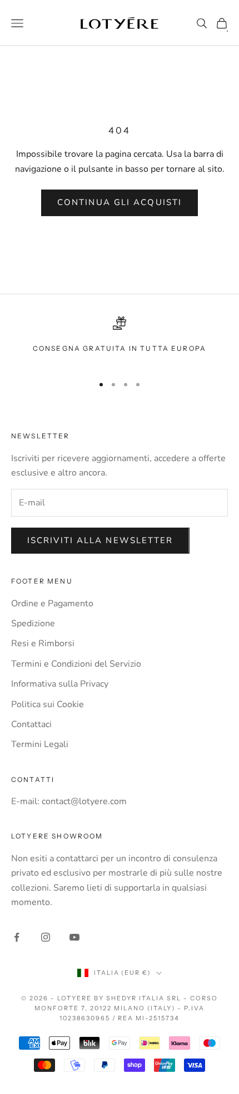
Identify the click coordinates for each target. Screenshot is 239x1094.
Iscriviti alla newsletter (100, 540)
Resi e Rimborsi (42, 643)
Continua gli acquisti (119, 202)
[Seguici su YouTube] (74, 937)
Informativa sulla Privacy (59, 684)
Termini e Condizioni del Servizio (76, 664)
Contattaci (31, 724)
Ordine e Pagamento (52, 603)
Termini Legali (39, 744)
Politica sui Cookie (47, 704)
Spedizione (33, 623)
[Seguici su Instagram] (45, 937)
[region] (119, 341)
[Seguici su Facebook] (16, 937)
